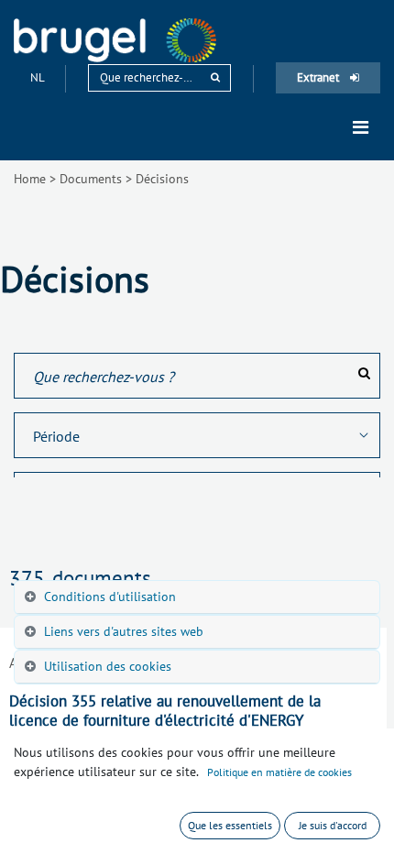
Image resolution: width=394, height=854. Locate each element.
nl (38, 77)
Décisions (162, 178)
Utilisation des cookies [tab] (107, 666)
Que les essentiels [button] (230, 825)
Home (30, 178)
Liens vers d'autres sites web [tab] (123, 631)
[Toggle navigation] (360, 127)
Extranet (319, 77)
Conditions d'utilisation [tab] (110, 596)
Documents (91, 178)
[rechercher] (215, 77)
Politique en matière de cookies (279, 772)
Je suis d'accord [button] (333, 825)
